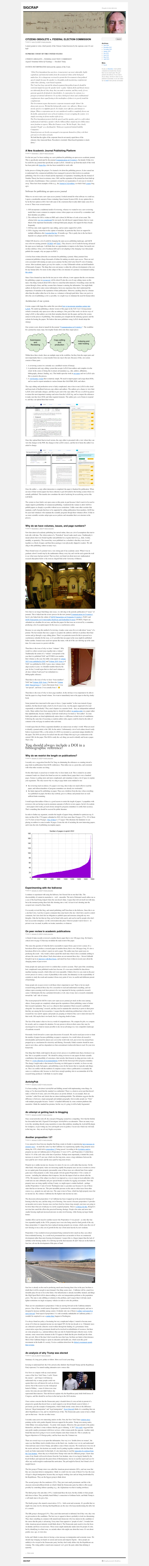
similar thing (50, 1316)
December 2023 (108, 47)
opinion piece (85, 1419)
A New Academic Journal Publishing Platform (50, 150)
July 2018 (106, 53)
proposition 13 (51, 1149)
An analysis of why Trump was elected (46, 1352)
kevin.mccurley (46, 42)
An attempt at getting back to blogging (46, 1112)
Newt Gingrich (69, 1409)
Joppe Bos (42, 165)
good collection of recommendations (45, 1060)
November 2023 (108, 49)
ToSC (59, 243)
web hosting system (36, 378)
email (106, 80)
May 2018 (106, 57)
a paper (88, 183)
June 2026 (106, 45)
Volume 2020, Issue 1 (40, 682)
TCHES (50, 243)
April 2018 (106, 59)
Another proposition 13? (38, 1137)
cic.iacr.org (47, 280)
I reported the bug (51, 233)
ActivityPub (31, 1081)
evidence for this (81, 1206)
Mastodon (110, 69)
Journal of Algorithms (67, 183)
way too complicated (45, 220)
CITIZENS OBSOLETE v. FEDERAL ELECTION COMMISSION (58, 39)
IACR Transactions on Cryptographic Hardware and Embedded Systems (50, 619)
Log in (105, 65)
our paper (76, 373)
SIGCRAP (30, 7)
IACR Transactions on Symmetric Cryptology (66, 617)
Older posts (29, 1553)
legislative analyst (84, 1149)
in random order (77, 711)
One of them (51, 819)
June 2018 (106, 55)
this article (28, 272)
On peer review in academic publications (47, 931)
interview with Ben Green (47, 959)
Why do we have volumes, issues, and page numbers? (55, 525)
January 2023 (107, 51)
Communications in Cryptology (66, 160)
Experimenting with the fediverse (43, 887)
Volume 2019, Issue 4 (56, 661)
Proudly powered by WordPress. (112, 1561)
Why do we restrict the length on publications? (51, 755)
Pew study (79, 1427)
